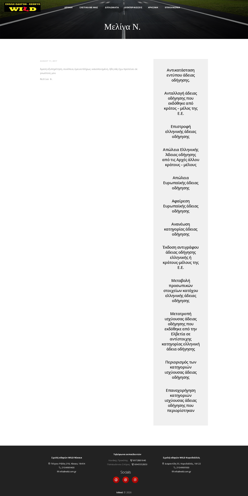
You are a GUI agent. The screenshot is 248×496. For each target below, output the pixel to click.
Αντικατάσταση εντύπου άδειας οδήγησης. (180, 75)
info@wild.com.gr (68, 471)
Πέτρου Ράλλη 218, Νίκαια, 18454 (68, 463)
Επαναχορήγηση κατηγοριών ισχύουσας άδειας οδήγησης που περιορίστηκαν (181, 400)
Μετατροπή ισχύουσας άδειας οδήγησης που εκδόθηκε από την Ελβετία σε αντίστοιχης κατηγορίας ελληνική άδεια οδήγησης (181, 331)
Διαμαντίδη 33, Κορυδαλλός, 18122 (183, 463)
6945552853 (140, 464)
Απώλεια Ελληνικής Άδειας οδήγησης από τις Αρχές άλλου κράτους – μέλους (180, 157)
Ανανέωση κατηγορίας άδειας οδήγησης (180, 229)
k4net (120, 492)
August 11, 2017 (48, 61)
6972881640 (139, 460)
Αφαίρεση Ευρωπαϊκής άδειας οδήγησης (180, 205)
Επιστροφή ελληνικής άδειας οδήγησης (180, 131)
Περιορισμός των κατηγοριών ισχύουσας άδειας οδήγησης (181, 369)
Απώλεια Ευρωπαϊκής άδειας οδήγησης (180, 182)
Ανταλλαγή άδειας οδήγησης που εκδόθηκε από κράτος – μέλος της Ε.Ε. (180, 103)
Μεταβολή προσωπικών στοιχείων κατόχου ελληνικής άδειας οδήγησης (180, 290)
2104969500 (182, 467)
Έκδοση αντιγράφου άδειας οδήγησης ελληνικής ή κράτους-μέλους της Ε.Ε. (181, 257)
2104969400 (68, 467)
